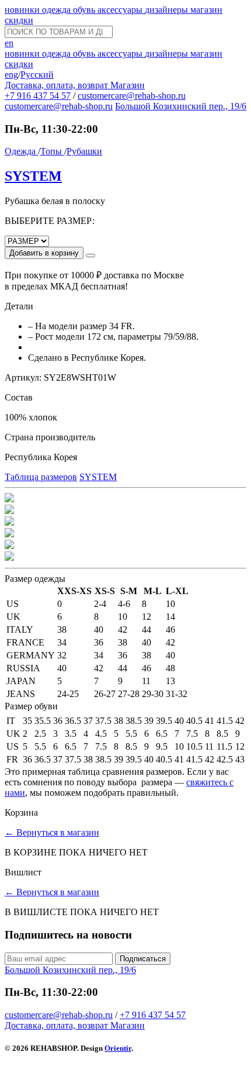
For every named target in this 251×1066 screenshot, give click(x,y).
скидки (19, 20)
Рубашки (84, 151)
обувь (85, 10)
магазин (206, 10)
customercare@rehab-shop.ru (132, 96)
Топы (52, 151)
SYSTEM (33, 176)
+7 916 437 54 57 (38, 96)
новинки (23, 10)
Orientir (117, 1048)
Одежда (21, 151)
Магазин (127, 85)
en (9, 43)
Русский (37, 75)
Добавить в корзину (44, 253)
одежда (57, 10)
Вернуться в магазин (52, 832)
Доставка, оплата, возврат (57, 85)
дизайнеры (167, 10)
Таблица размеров (41, 477)
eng (11, 75)
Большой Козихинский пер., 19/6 (180, 106)
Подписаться (143, 958)
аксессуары (121, 10)
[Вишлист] (90, 255)
